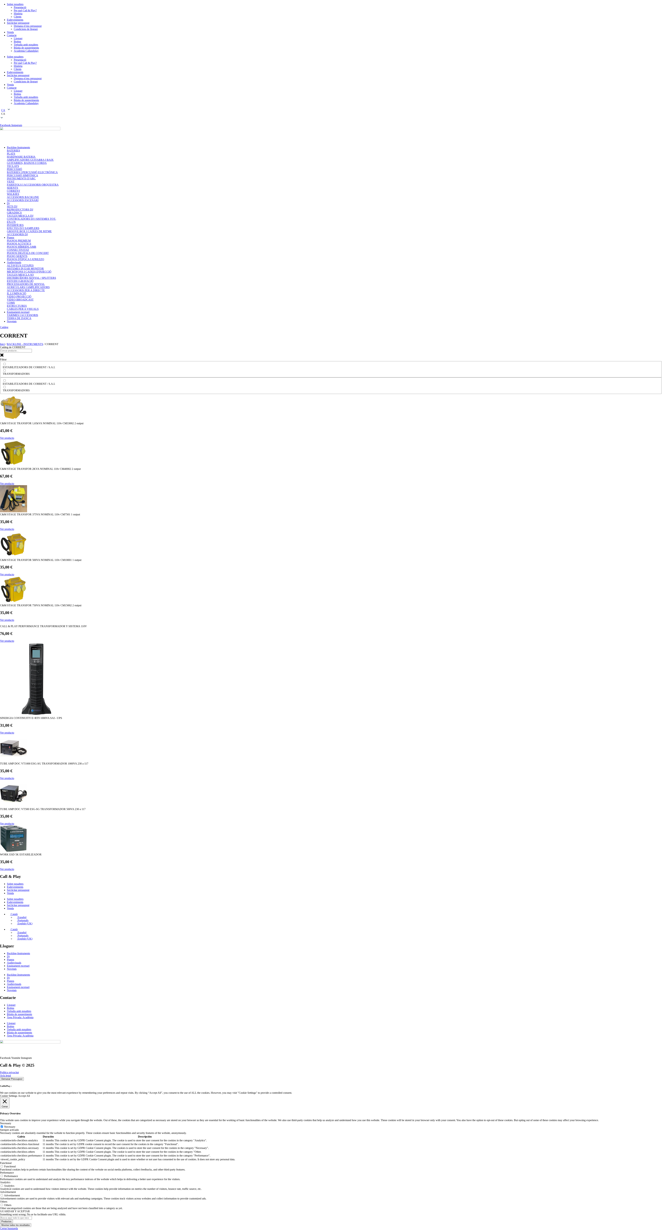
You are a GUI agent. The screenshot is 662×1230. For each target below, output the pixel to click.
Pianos (10, 959)
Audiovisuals (14, 962)
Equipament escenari (18, 965)
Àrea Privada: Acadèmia (20, 1017)
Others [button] (3, 1201)
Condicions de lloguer (26, 29)
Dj (8, 956)
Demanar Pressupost (11, 1079)
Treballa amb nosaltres (26, 44)
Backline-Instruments (18, 953)
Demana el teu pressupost (28, 25)
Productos (6, 1221)
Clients (17, 16)
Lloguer (18, 38)
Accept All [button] (24, 1095)
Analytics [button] (5, 1182)
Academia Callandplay (26, 50)
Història (18, 13)
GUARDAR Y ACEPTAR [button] (15, 1211)
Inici (2, 344)
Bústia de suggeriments (26, 47)
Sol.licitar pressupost (18, 22)
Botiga (17, 41)
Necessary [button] (5, 1123)
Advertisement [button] (8, 1191)
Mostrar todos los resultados (15, 1225)
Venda (10, 32)
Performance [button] (7, 1172)
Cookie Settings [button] (8, 1095)
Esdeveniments (15, 19)
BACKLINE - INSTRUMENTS (25, 344)
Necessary (9, 1126)
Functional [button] (6, 1163)
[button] (331, 114)
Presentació (20, 7)
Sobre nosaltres (15, 4)
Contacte (12, 35)
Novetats (12, 968)
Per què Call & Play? (25, 10)
